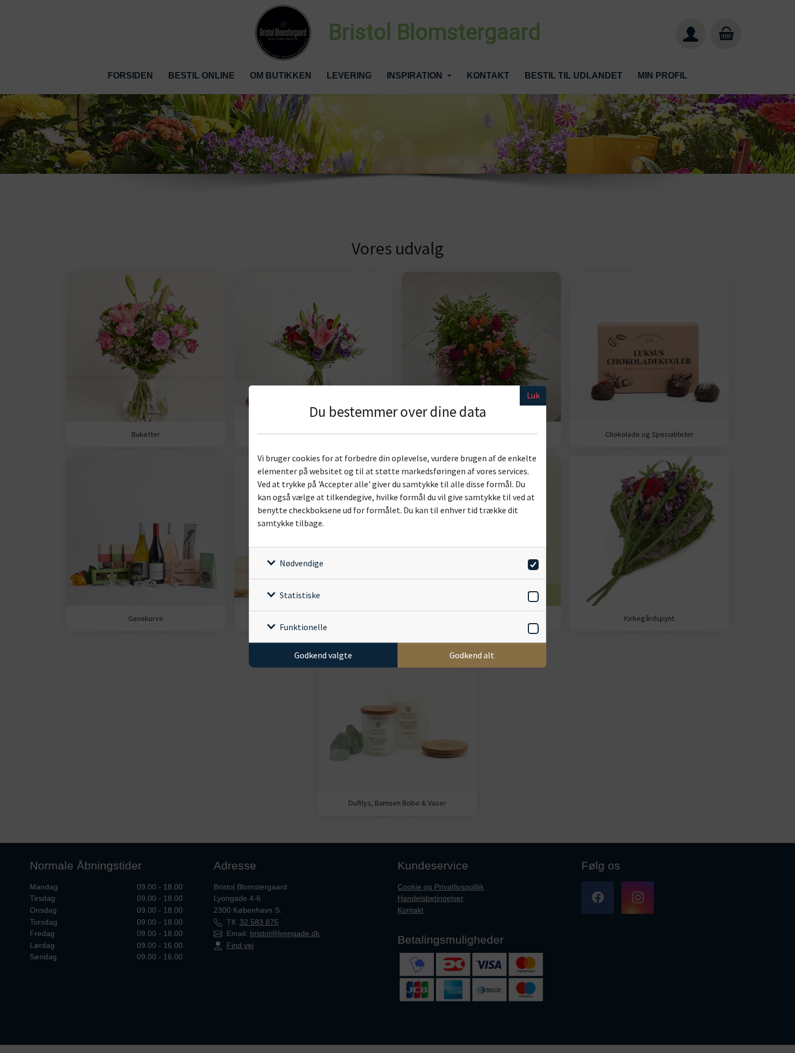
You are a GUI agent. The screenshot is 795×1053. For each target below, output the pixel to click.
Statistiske (300, 595)
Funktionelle (303, 627)
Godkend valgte (323, 655)
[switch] (531, 562)
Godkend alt (471, 655)
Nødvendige (301, 563)
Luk (533, 395)
